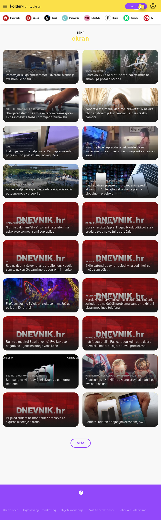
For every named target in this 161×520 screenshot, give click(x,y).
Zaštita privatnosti (101, 510)
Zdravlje (134, 18)
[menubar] (153, 6)
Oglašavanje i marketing (39, 510)
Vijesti (36, 18)
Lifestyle (95, 18)
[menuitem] (153, 6)
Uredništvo (10, 510)
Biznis (115, 18)
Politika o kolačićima (132, 510)
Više (80, 443)
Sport (54, 18)
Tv (152, 18)
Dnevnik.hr (15, 18)
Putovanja (74, 18)
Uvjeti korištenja (72, 510)
